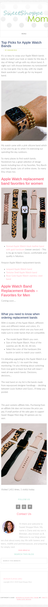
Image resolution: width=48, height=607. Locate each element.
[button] (24, 33)
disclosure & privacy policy (12, 579)
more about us (24, 550)
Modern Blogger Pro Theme (27, 597)
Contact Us (24, 514)
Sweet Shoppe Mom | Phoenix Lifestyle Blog (24, 17)
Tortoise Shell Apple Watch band (21, 272)
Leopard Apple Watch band (19, 269)
